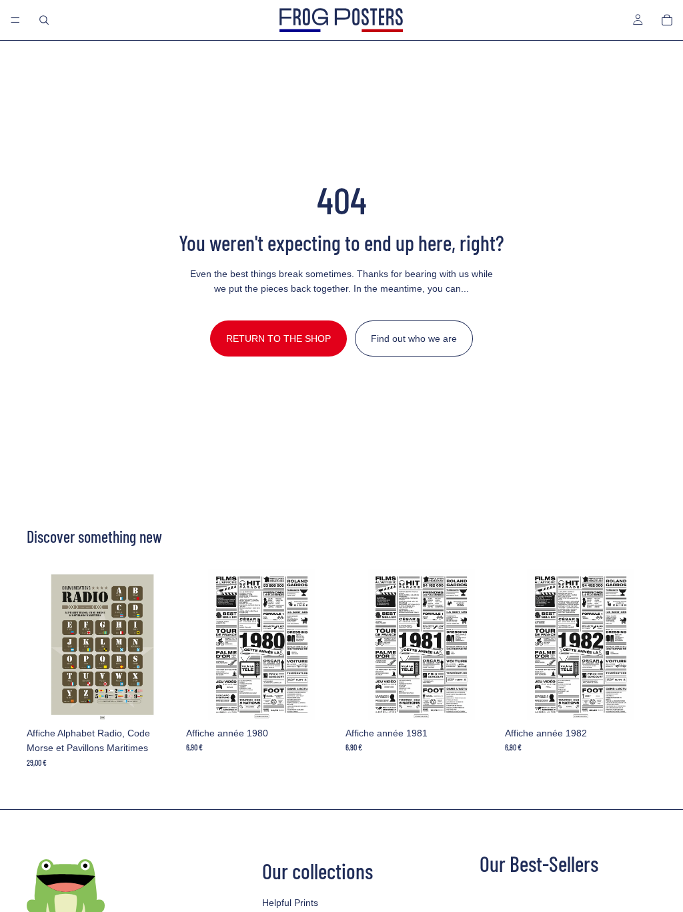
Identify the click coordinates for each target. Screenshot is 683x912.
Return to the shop (278, 338)
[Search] (44, 20)
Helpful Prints (290, 902)
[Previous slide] (41, 645)
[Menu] (15, 20)
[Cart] (667, 20)
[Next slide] (163, 645)
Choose (168, 699)
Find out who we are (414, 338)
